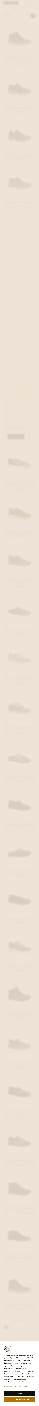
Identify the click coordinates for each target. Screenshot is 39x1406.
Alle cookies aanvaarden (20, 1399)
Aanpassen (19, 1393)
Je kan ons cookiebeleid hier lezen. (17, 1387)
